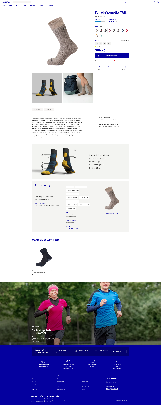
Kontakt (148, 2)
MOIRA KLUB (34, 389)
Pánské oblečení (85, 381)
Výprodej (83, 389)
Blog (125, 2)
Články (33, 378)
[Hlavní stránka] (6, 2)
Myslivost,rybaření (81, 186)
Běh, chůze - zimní (84, 204)
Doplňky (42, 5)
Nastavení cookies (61, 389)
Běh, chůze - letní (72, 204)
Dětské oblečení (85, 386)
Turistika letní (84, 197)
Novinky (51, 5)
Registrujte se (117, 351)
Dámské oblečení (85, 384)
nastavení (50, 401)
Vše (4, 5)
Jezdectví (70, 186)
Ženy (10, 5)
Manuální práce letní (73, 201)
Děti (25, 5)
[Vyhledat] (30, 2)
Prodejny (140, 2)
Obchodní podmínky (61, 378)
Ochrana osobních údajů (62, 384)
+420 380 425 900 (113, 378)
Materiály (132, 2)
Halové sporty (71, 208)
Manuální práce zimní (73, 190)
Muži (17, 5)
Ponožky (32, 5)
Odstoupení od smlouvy (62, 386)
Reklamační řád (60, 381)
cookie (64, 398)
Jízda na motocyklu (73, 194)
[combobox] (21, 2)
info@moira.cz (112, 389)
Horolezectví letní (72, 197)
